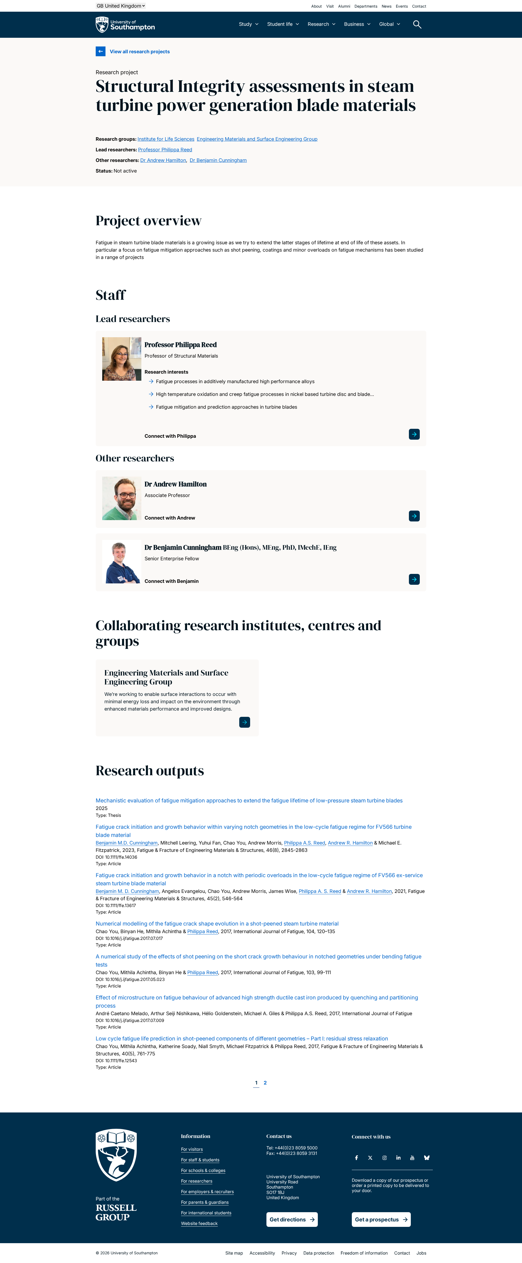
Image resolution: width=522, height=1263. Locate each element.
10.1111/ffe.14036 (121, 857)
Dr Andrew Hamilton (163, 160)
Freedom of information (364, 1253)
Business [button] (354, 24)
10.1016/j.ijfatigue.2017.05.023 (135, 979)
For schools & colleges (203, 1170)
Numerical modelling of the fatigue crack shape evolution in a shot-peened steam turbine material (217, 923)
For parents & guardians (205, 1202)
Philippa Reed (202, 931)
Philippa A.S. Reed (304, 843)
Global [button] (386, 24)
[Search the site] (415, 24)
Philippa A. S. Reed (320, 891)
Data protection (318, 1253)
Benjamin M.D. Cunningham (127, 843)
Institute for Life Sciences (166, 139)
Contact (419, 6)
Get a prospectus (377, 1219)
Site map (234, 1253)
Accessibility (262, 1253)
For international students (206, 1212)
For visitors (192, 1149)
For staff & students (200, 1159)
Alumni (344, 6)
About (316, 6)
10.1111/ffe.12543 (121, 1060)
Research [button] (318, 24)
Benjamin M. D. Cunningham (127, 891)
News (386, 6)
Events (402, 6)
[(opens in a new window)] (356, 1158)
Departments (366, 6)
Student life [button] (280, 24)
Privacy (289, 1253)
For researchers (196, 1181)
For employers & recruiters (207, 1191)
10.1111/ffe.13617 (120, 905)
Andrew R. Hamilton (350, 843)
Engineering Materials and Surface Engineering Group (257, 139)
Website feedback (199, 1223)
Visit (330, 6)
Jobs (421, 1253)
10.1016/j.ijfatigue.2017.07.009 (134, 1020)
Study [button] (245, 24)
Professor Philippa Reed (165, 149)
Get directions (288, 1219)
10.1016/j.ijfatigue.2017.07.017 (134, 938)
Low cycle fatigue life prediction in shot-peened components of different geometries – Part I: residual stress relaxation (242, 1038)
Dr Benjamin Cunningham (218, 160)
